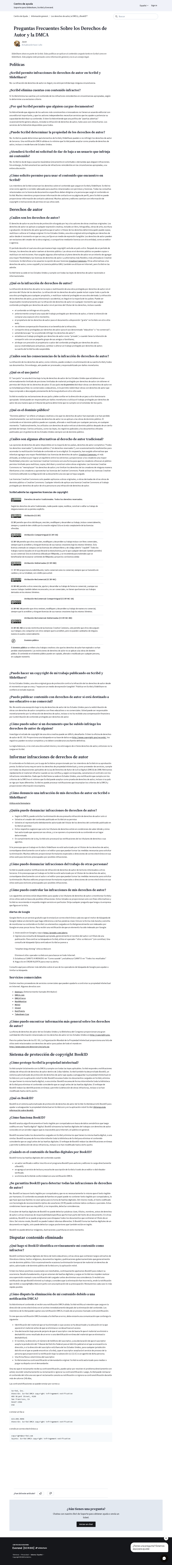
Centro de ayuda (23, 4)
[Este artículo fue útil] (40, 1493)
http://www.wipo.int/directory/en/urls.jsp (29, 1046)
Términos (16, 1555)
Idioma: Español (37, 1555)
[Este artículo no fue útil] (50, 1493)
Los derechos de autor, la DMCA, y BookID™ (69, 16)
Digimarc (19, 991)
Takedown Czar (22, 1014)
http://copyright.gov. (100, 1035)
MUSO (17, 1004)
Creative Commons (78, 261)
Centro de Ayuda (21, 16)
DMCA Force (20, 998)
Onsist (18, 1007)
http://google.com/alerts (55, 932)
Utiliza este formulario (19, 803)
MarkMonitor (21, 1001)
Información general (39, 16)
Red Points (20, 1011)
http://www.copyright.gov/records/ (89, 737)
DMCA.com (19, 995)
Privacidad (25, 1555)
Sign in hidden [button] (152, 3)
